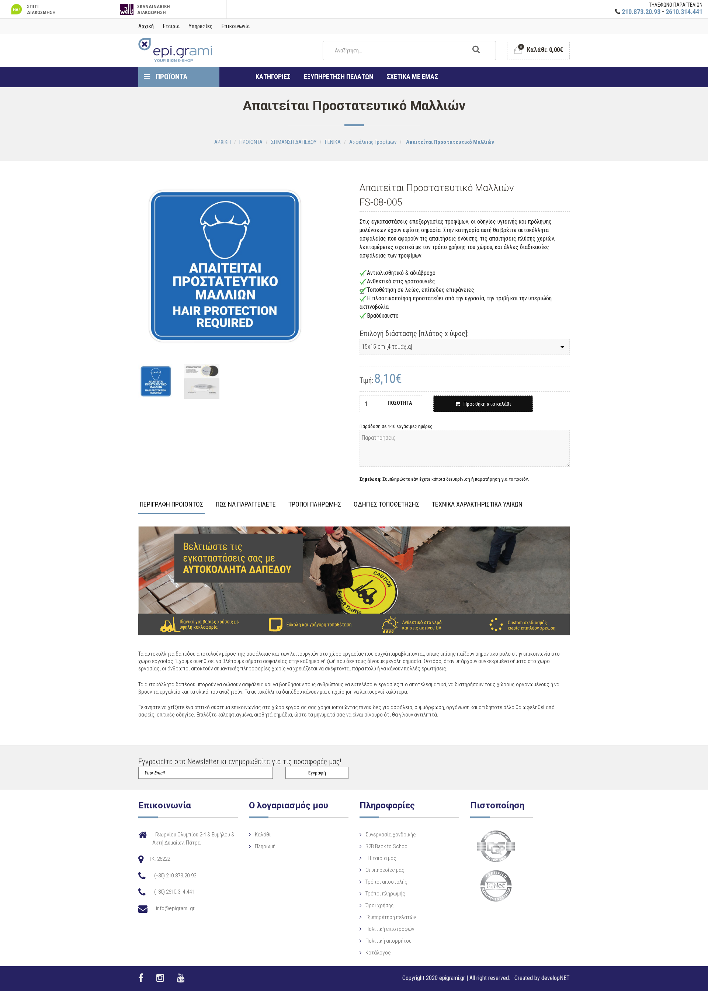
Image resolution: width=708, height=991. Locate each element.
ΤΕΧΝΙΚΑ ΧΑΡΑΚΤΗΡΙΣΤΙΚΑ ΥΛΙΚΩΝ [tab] (477, 504)
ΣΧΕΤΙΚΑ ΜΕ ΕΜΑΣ (412, 76)
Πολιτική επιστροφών (389, 929)
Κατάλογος (378, 952)
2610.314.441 (684, 11)
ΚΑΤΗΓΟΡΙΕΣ (273, 76)
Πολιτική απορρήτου (388, 941)
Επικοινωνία (236, 26)
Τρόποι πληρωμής (385, 893)
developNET (555, 977)
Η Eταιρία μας (380, 858)
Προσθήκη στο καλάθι (485, 404)
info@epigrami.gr (175, 908)
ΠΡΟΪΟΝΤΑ (170, 76)
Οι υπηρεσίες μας (385, 870)
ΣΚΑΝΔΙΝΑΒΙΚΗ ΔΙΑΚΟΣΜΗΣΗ (153, 9)
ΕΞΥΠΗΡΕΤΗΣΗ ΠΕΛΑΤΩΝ (338, 76)
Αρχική (146, 26)
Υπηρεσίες (200, 26)
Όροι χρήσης (379, 905)
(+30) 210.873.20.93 (175, 875)
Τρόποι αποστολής (386, 881)
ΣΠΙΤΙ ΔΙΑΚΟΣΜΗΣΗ (41, 9)
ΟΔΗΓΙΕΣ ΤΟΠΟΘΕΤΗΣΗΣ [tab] (386, 504)
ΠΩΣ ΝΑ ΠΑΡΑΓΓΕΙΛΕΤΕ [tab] (246, 504)
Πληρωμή (265, 846)
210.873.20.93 (641, 11)
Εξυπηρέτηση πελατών (390, 917)
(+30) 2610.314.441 (174, 891)
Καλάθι (263, 834)
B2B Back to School (387, 846)
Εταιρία (171, 26)
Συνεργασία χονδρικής (390, 834)
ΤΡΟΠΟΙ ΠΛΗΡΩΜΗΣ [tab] (314, 504)
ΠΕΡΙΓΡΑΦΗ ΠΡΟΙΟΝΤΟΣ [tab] (171, 504)
